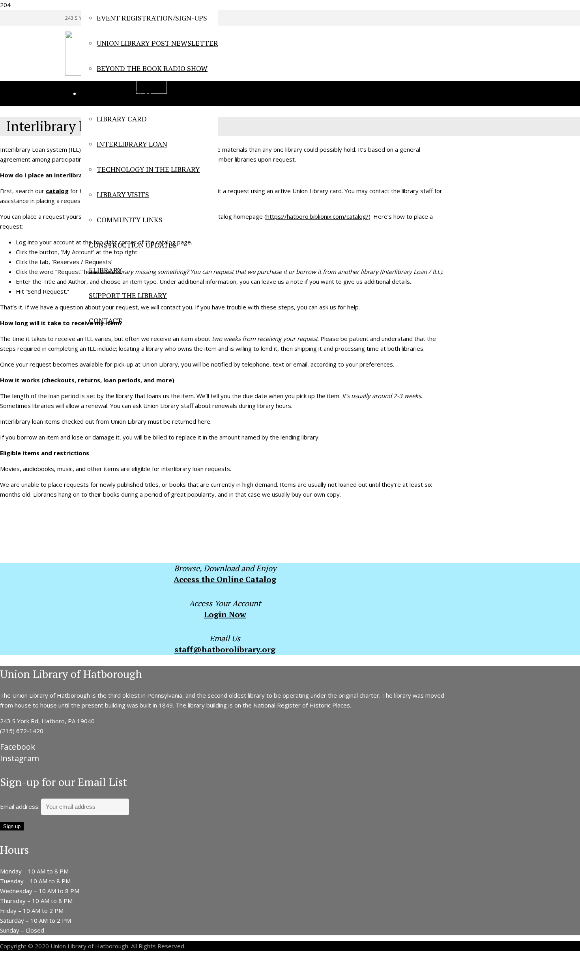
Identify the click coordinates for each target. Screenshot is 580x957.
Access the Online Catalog (225, 579)
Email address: (20, 806)
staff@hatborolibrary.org (224, 649)
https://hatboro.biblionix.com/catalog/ (317, 216)
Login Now (225, 614)
